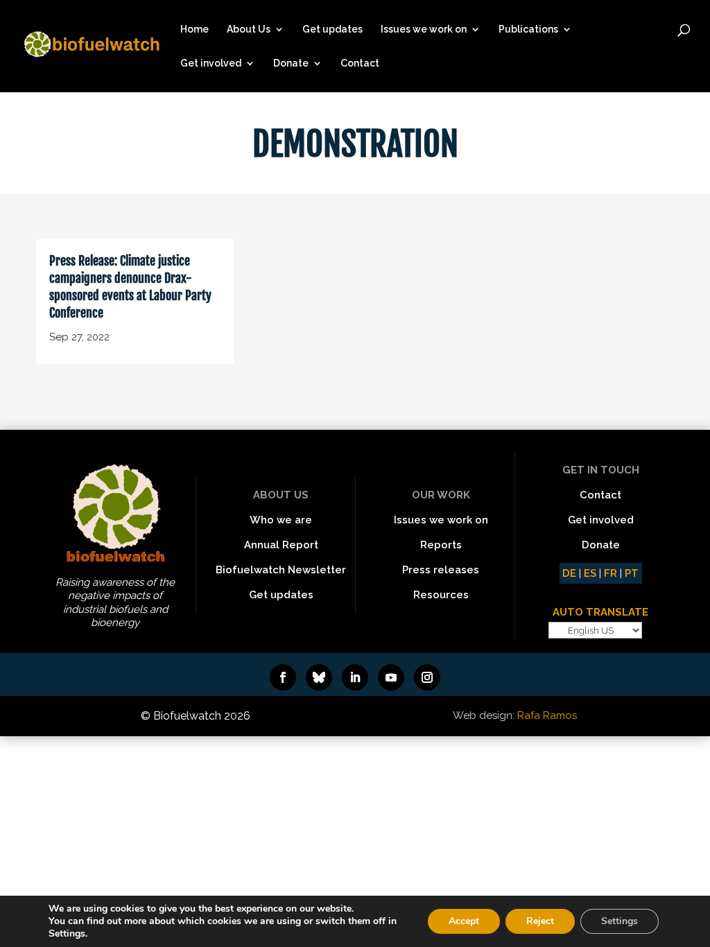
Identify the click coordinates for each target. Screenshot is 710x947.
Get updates (332, 29)
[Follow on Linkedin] (355, 677)
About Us (248, 29)
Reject (540, 921)
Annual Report (281, 545)
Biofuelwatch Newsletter (281, 570)
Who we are (281, 520)
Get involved (210, 63)
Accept (464, 921)
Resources (441, 595)
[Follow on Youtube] (391, 677)
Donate (291, 63)
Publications (528, 29)
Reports (441, 545)
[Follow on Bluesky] (319, 677)
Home (194, 29)
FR (610, 573)
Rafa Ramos (547, 715)
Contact (359, 63)
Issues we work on (424, 29)
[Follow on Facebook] (283, 677)
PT (632, 573)
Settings (619, 921)
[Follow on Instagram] (427, 677)
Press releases (440, 570)
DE (569, 573)
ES (590, 573)
